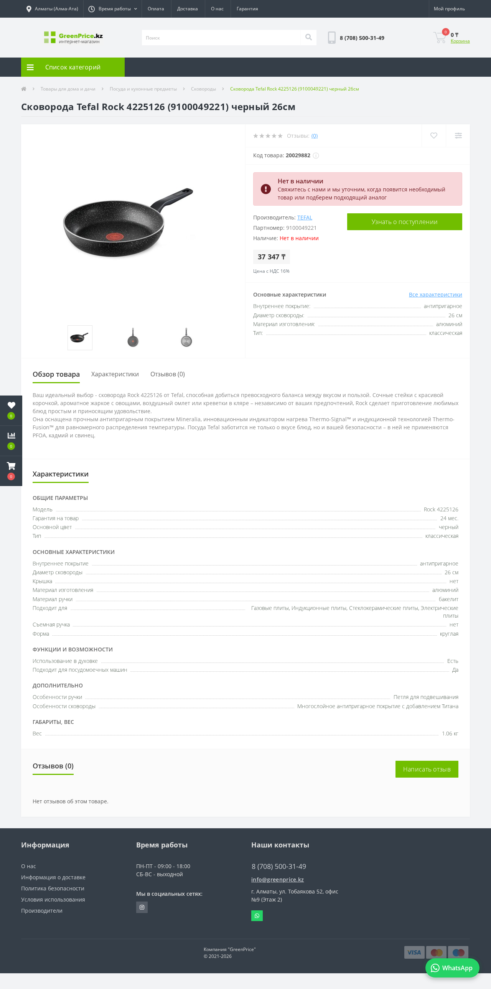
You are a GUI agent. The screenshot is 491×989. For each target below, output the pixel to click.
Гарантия (247, 8)
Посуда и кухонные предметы (143, 89)
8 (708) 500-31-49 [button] (279, 866)
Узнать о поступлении (405, 222)
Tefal (304, 217)
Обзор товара (56, 374)
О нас (217, 8)
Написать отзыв (427, 769)
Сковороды (203, 89)
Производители (42, 910)
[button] (112, 9)
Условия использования (53, 899)
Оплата (156, 8)
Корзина (460, 41)
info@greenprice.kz (277, 879)
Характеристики (115, 374)
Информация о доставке (53, 877)
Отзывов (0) (167, 374)
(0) (314, 135)
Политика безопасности (52, 888)
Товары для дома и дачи (68, 89)
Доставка (187, 8)
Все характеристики (435, 294)
